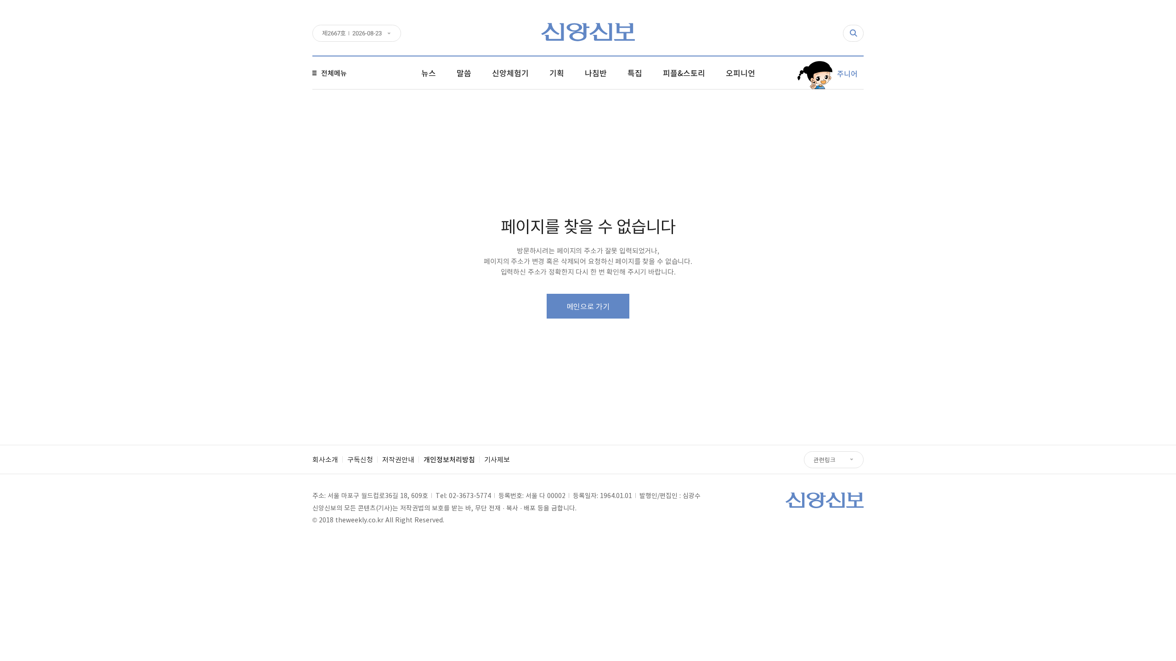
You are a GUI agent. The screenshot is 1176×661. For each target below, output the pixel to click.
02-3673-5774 (470, 495)
